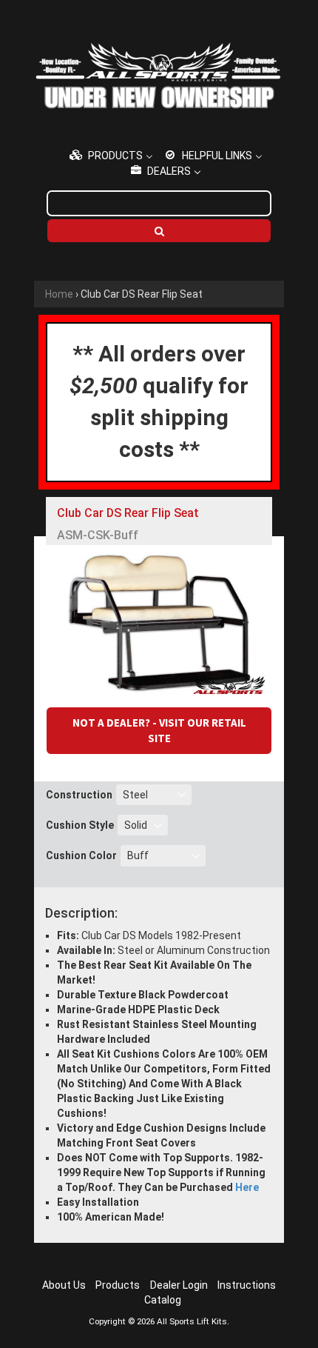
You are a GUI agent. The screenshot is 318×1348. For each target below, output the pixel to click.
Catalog (162, 1300)
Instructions (246, 1285)
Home (59, 294)
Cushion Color (81, 855)
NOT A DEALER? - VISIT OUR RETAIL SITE (159, 730)
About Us (64, 1285)
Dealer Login (179, 1285)
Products (117, 1285)
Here (247, 1187)
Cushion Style (80, 825)
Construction (79, 795)
